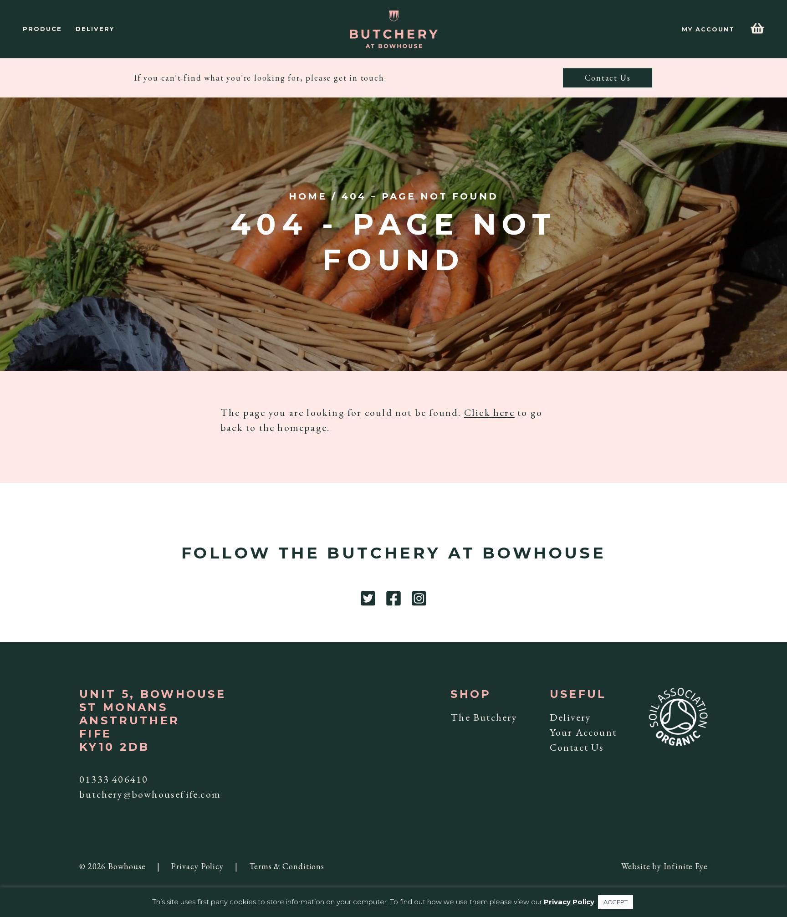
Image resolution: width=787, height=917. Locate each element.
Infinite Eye (686, 866)
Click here (489, 412)
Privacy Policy (197, 866)
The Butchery (483, 717)
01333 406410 (113, 779)
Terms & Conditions (286, 866)
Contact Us (608, 77)
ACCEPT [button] (615, 902)
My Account (708, 29)
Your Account (583, 732)
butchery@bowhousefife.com (150, 794)
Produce (42, 28)
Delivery (95, 28)
